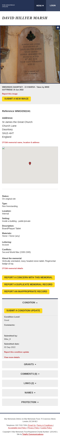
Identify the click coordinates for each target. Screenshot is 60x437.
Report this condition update (16, 352)
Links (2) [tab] (29, 383)
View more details (12, 357)
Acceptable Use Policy (17, 428)
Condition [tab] (28, 302)
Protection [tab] (28, 402)
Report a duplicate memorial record (28, 284)
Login (53, 5)
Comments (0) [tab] (29, 374)
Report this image (9, 94)
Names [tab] (29, 392)
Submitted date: (11, 344)
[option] (30, 60)
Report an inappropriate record (25, 291)
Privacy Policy (33, 428)
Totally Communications (32, 434)
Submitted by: (11, 336)
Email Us (32, 425)
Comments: (9, 325)
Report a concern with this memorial (28, 277)
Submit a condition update (23, 310)
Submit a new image (16, 99)
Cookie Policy (46, 428)
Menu (39, 6)
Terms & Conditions (45, 425)
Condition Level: (12, 317)
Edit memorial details (13, 268)
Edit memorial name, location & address (21, 142)
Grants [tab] (29, 364)
